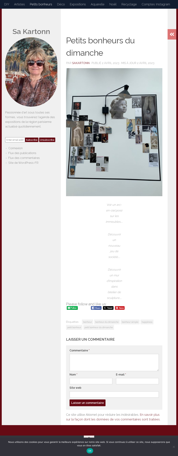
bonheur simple (130, 322)
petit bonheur (74, 327)
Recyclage (129, 4)
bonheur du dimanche (107, 322)
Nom (73, 374)
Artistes (19, 4)
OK (90, 450)
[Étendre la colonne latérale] (172, 34)
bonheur (87, 322)
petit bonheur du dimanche (98, 327)
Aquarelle (97, 4)
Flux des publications (22, 153)
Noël (112, 4)
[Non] (173, 447)
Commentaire (80, 350)
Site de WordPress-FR (23, 162)
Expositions (78, 4)
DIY (6, 4)
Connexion (15, 148)
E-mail (121, 374)
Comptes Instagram (156, 4)
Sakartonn (81, 63)
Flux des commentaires (24, 158)
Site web (75, 387)
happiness (147, 322)
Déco (61, 4)
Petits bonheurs (41, 4)
